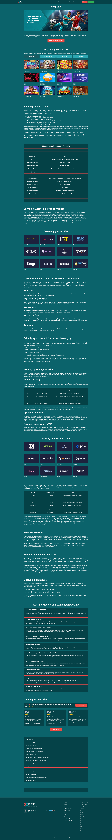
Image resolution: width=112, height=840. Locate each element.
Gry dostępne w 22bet (31, 742)
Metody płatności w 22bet (31, 766)
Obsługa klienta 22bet (31, 774)
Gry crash (63, 56)
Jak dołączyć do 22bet (31, 745)
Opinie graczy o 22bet (31, 780)
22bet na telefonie (30, 769)
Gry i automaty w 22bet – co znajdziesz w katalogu (37, 757)
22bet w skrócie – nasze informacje (34, 748)
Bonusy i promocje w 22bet (32, 763)
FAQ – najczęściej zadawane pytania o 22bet (36, 777)
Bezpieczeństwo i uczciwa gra (32, 771)
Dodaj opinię (81, 705)
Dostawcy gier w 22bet (31, 754)
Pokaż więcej (56, 729)
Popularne (30, 56)
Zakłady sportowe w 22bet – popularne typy (36, 760)
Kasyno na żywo (47, 56)
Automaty (80, 56)
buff (81, 830)
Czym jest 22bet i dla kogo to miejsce (34, 751)
